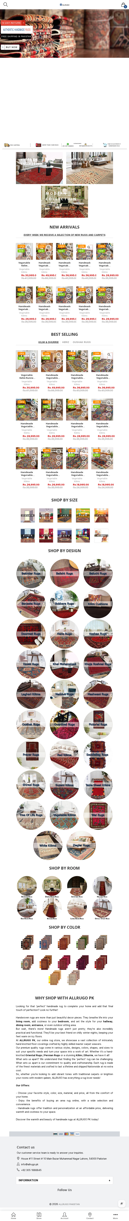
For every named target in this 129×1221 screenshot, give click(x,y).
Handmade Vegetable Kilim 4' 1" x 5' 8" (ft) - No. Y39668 (44, 308)
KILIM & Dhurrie (48, 342)
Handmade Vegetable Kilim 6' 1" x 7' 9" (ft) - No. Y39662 (44, 264)
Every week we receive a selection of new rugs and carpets (64, 235)
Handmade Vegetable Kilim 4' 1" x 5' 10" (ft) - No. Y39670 (105, 264)
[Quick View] (28, 247)
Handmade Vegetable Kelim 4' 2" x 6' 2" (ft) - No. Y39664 (85, 308)
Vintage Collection (32, 161)
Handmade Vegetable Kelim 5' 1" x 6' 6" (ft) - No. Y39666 (64, 264)
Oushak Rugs (82, 342)
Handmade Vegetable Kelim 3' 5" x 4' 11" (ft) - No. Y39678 (102, 474)
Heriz (65, 342)
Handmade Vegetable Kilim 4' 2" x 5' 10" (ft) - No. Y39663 (105, 308)
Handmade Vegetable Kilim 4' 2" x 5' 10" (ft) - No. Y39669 (24, 308)
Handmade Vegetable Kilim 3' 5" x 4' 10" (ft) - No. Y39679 (77, 474)
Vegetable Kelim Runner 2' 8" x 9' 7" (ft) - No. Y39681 (24, 264)
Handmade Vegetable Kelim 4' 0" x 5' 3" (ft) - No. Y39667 (64, 308)
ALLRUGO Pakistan (69, 1204)
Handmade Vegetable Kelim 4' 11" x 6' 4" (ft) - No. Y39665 (85, 264)
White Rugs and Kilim (88, 161)
